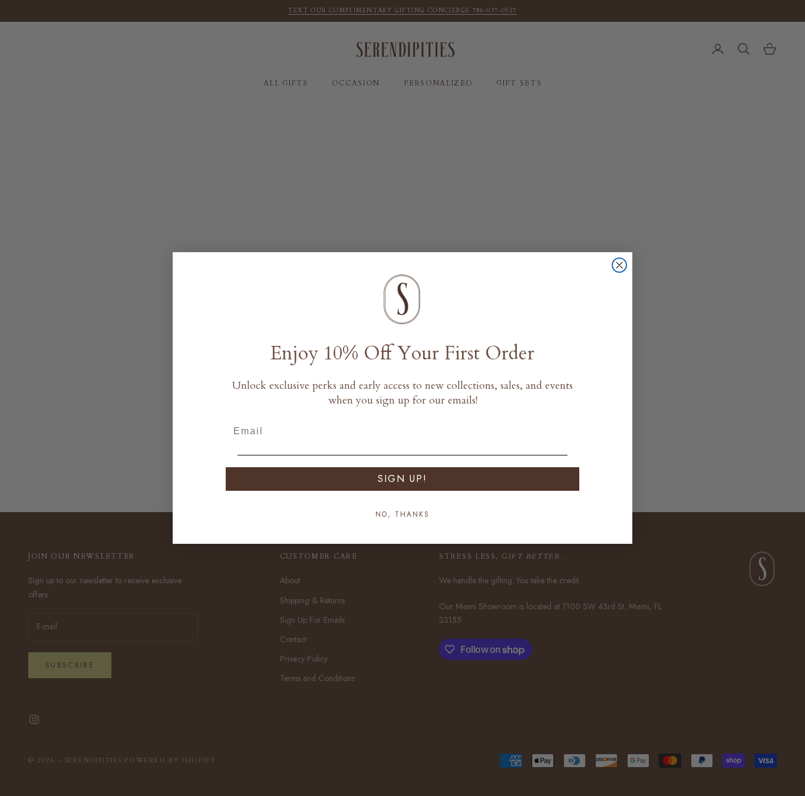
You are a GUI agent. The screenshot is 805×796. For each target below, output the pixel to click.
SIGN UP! (402, 478)
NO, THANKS (402, 514)
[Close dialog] (619, 265)
